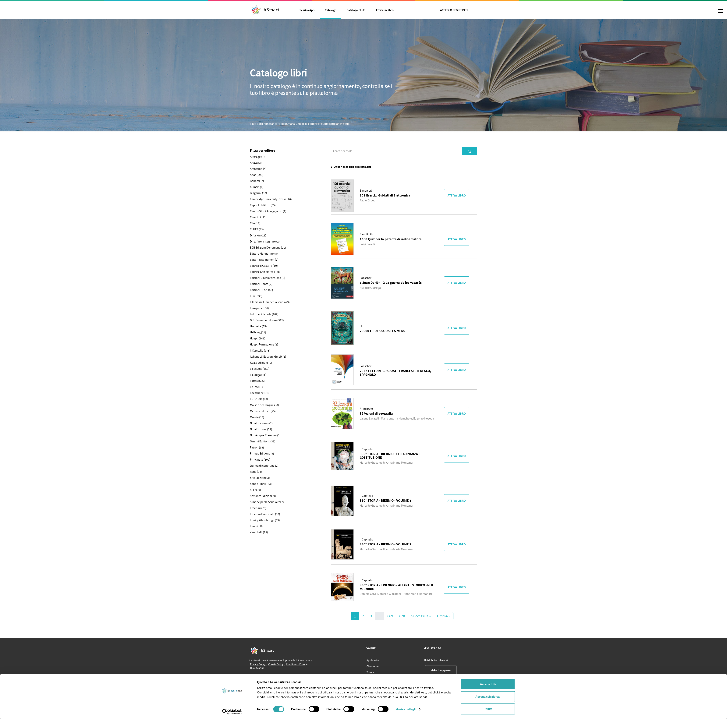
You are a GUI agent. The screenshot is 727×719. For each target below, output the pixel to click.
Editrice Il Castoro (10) (264, 266)
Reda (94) (256, 472)
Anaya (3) (256, 163)
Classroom (373, 666)
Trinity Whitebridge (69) (265, 520)
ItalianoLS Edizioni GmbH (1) (268, 357)
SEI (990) (255, 490)
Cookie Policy (275, 664)
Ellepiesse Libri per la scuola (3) (270, 302)
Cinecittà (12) (258, 217)
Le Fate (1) (256, 387)
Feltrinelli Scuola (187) (264, 314)
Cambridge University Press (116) (271, 199)
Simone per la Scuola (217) (267, 502)
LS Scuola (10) (259, 399)
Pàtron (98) (257, 447)
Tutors (370, 672)
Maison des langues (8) (264, 405)
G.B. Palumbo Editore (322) (267, 320)
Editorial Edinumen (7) (264, 260)
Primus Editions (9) (262, 453)
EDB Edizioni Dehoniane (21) (268, 248)
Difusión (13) (258, 235)
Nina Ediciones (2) (261, 423)
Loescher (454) (259, 393)
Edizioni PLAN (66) (261, 290)
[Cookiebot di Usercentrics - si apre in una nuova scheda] (232, 711)
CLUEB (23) (257, 229)
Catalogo (330, 10)
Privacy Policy (258, 664)
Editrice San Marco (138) (265, 272)
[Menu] (720, 11)
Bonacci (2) (257, 181)
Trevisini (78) (258, 508)
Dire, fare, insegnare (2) (265, 241)
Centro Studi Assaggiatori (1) (268, 211)
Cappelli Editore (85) (263, 205)
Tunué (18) (257, 526)
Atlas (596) (256, 175)
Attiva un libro (385, 10)
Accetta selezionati (487, 696)
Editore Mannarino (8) (264, 254)
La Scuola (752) (259, 369)
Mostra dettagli (405, 709)
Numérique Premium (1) (265, 435)
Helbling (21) (258, 332)
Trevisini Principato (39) (265, 514)
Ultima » (443, 616)
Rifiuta (488, 708)
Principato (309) (260, 460)
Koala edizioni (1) (261, 363)
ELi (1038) (256, 296)
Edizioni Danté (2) (261, 284)
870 (402, 616)
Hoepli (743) (257, 338)
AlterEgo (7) (257, 157)
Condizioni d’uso (295, 664)
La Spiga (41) (258, 375)
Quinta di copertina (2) (264, 466)
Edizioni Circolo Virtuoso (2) (267, 278)
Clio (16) (255, 223)
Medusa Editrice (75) (263, 411)
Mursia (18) (257, 417)
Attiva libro (457, 195)
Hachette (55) (258, 326)
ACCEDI (454, 10)
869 (390, 616)
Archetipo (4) (258, 169)
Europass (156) (259, 308)
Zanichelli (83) (259, 532)
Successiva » (421, 616)
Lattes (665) (257, 381)
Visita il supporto (443, 670)
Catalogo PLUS (356, 10)
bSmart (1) (256, 187)
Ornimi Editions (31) (262, 441)
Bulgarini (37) (258, 193)
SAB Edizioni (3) (260, 478)
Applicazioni (373, 660)
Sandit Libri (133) (261, 484)
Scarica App (307, 10)
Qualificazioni (257, 668)
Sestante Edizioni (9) (263, 496)
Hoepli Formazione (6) (264, 344)
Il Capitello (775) (260, 350)
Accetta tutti (488, 684)
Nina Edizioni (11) (261, 429)
